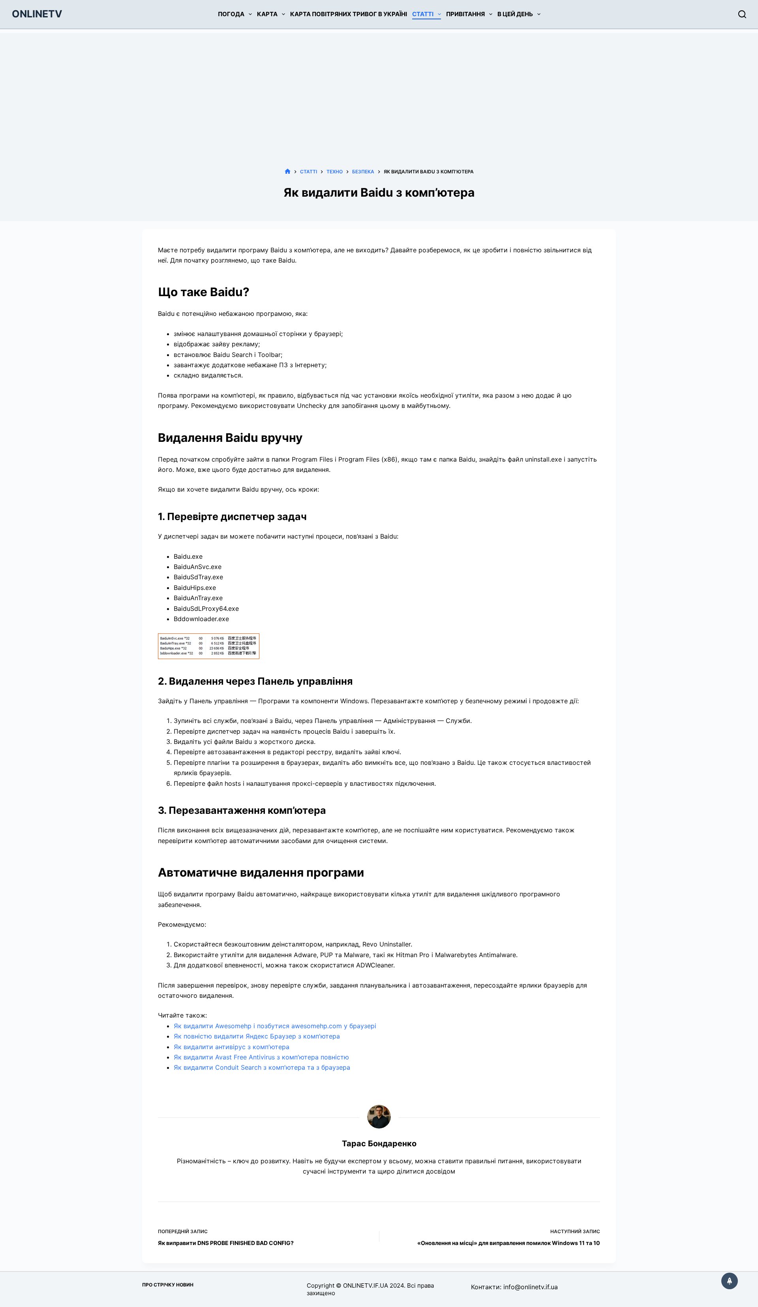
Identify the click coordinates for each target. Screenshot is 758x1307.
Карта (267, 14)
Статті (422, 14)
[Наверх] (729, 1281)
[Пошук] (742, 14)
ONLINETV (37, 14)
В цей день (515, 14)
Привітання (465, 14)
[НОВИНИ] (288, 172)
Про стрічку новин (167, 1285)
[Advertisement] (379, 88)
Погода (231, 14)
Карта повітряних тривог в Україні (348, 14)
